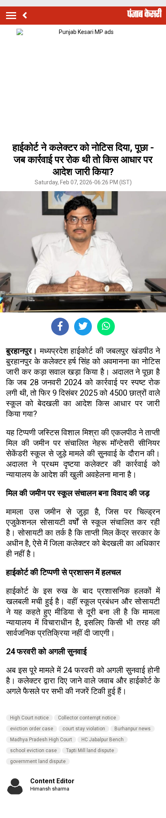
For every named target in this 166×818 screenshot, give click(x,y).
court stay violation (83, 729)
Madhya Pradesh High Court (41, 739)
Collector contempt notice (87, 718)
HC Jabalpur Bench (102, 739)
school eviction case (33, 750)
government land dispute (38, 761)
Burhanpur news (132, 729)
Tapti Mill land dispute (90, 750)
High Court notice (29, 718)
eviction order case (31, 729)
